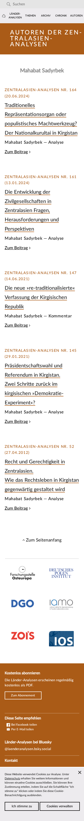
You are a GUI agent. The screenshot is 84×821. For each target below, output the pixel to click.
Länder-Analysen (15, 16)
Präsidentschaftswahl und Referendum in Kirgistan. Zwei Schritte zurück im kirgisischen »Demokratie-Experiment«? (34, 384)
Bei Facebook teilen (23, 724)
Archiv (46, 15)
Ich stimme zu (22, 806)
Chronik (61, 15)
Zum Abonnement (23, 695)
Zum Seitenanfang (44, 540)
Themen (30, 15)
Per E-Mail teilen (22, 729)
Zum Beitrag (16, 152)
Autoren (76, 15)
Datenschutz (12, 778)
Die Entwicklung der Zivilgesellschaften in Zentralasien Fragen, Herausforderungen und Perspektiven (32, 210)
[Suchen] (8, 4)
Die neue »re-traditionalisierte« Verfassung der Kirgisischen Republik (40, 297)
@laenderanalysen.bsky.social (28, 749)
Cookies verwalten (60, 806)
